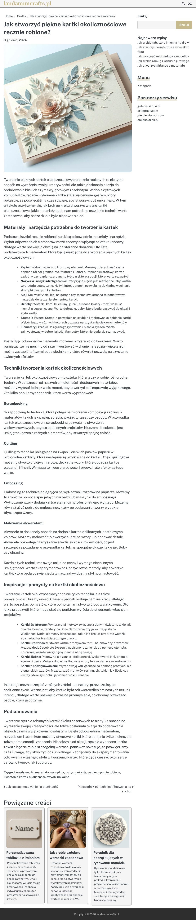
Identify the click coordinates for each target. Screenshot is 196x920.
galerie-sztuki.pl (148, 106)
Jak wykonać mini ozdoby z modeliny (163, 56)
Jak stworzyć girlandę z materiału (161, 65)
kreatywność (25, 772)
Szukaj (142, 16)
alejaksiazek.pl (147, 120)
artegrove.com (147, 111)
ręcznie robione (109, 772)
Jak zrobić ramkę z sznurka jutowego (163, 61)
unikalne (63, 777)
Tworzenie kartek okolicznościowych (30, 777)
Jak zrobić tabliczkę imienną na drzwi (163, 42)
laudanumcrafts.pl (27, 3)
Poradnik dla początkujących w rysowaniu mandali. (109, 858)
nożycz (71, 772)
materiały (42, 772)
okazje (81, 772)
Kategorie (144, 86)
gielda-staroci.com (150, 115)
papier (92, 772)
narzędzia (57, 772)
